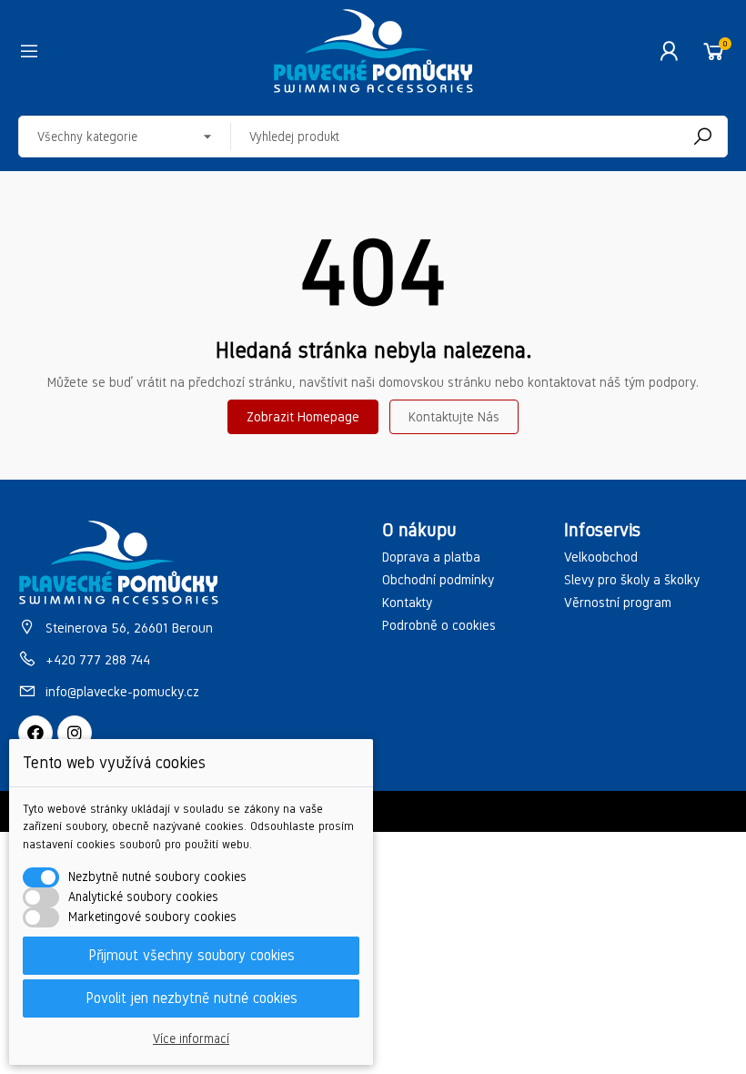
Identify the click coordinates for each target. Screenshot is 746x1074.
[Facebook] (35, 732)
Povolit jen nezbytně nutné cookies (191, 998)
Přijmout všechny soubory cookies (191, 955)
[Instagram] (74, 732)
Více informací (191, 1039)
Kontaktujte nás (453, 417)
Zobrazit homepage (303, 417)
